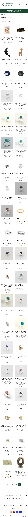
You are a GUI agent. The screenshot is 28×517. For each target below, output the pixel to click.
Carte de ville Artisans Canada (13, 505)
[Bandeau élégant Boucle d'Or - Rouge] (5, 477)
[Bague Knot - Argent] (19, 245)
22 (16, 484)
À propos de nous (13, 492)
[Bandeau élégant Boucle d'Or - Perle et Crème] (12, 476)
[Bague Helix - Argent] (19, 223)
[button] (24, 516)
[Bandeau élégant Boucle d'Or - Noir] (10, 476)
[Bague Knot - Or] (21, 245)
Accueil (3, 14)
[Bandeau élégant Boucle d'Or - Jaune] (7, 476)
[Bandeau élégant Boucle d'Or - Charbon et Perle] (5, 476)
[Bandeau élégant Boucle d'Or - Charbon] (4, 476)
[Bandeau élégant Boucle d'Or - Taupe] (8, 477)
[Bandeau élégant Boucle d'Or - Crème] (2, 476)
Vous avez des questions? (14, 495)
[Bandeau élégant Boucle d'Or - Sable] (7, 477)
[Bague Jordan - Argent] (6, 245)
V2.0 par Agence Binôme (19, 515)
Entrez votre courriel (14, 498)
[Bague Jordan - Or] (8, 245)
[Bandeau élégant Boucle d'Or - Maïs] (8, 476)
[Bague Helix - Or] (21, 223)
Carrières (14, 501)
